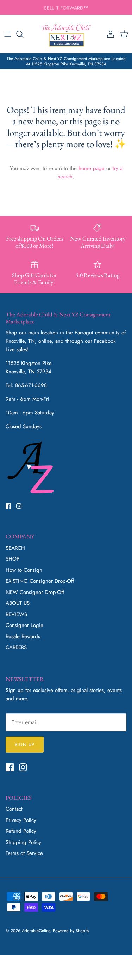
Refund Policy (21, 831)
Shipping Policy (23, 842)
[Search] (23, 34)
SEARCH (15, 548)
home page (91, 168)
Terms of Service (24, 853)
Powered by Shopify (71, 931)
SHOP (12, 559)
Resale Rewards (23, 636)
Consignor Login (24, 625)
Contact (14, 809)
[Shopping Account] (109, 34)
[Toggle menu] (7, 34)
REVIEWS (16, 614)
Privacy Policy (21, 820)
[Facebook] (8, 506)
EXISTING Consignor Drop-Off (40, 581)
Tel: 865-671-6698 (26, 385)
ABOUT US (18, 603)
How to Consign (24, 570)
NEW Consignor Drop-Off (35, 592)
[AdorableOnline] (66, 34)
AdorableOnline (36, 931)
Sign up (24, 744)
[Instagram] (18, 506)
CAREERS (16, 647)
